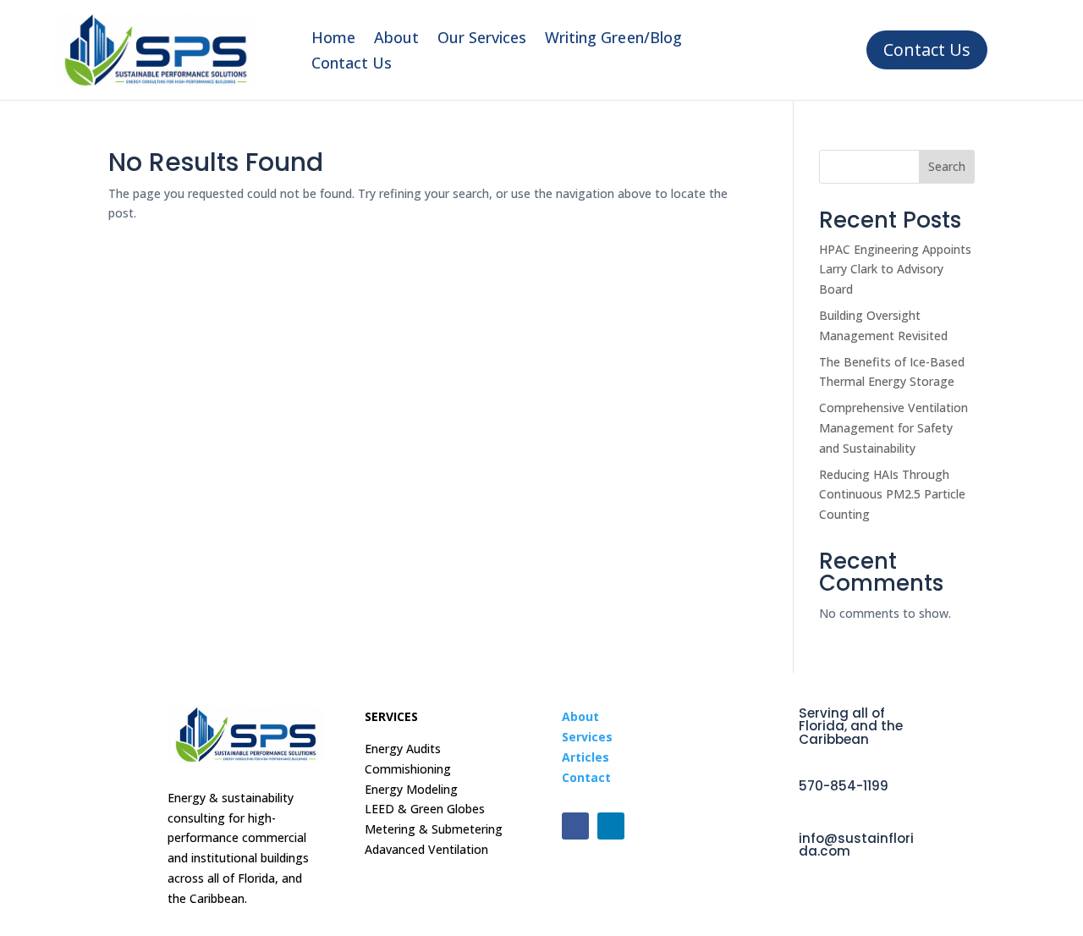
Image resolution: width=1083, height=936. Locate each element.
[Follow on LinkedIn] (610, 826)
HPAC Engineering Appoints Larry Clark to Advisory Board (895, 269)
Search (946, 166)
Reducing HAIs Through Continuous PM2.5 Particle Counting (892, 494)
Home (333, 39)
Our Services (481, 39)
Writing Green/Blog (613, 39)
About (396, 39)
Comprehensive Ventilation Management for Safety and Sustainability (893, 427)
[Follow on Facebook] (575, 826)
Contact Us (351, 65)
